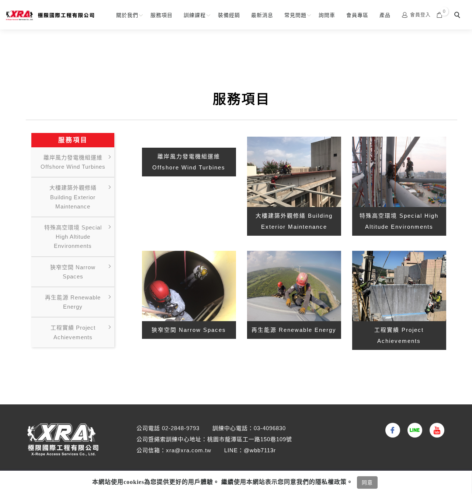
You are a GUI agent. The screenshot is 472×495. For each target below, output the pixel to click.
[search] (458, 16)
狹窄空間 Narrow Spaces (73, 272)
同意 (367, 482)
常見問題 (295, 15)
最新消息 (262, 15)
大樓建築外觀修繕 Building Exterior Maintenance (73, 197)
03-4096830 (270, 428)
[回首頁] (50, 15)
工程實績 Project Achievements (73, 332)
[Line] (413, 430)
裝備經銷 (229, 15)
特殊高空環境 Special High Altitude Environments (73, 236)
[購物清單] (439, 14)
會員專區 (357, 15)
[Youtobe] (435, 430)
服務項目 (161, 15)
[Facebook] (391, 430)
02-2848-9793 (180, 428)
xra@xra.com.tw (188, 450)
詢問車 (327, 15)
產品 (385, 15)
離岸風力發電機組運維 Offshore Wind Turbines (73, 162)
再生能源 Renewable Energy (73, 302)
